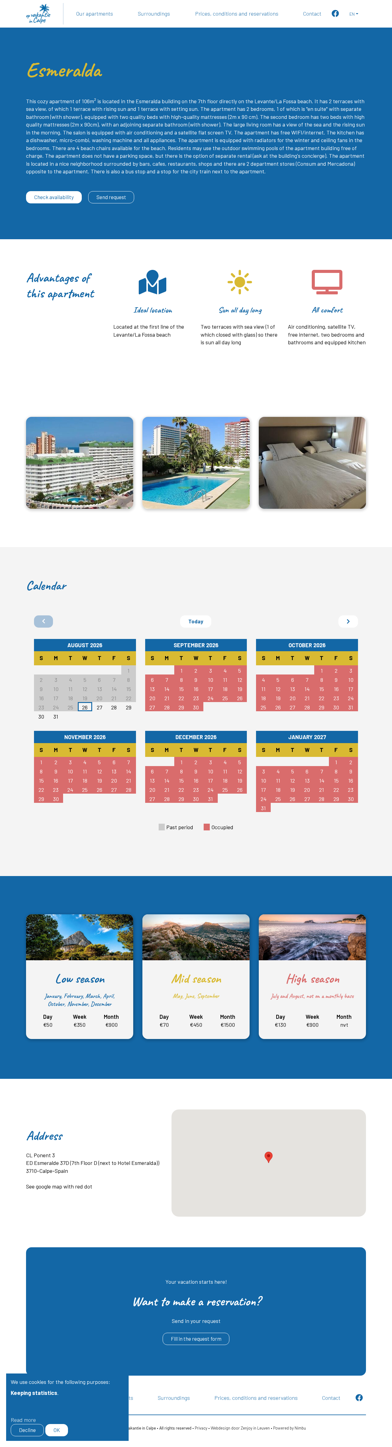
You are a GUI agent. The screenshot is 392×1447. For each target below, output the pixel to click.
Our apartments (94, 13)
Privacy (201, 1427)
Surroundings (154, 13)
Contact (312, 13)
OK (57, 1430)
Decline (27, 1430)
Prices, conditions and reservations (236, 13)
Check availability (54, 197)
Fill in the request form (196, 1339)
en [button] (352, 14)
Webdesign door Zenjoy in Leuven (240, 1427)
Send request (111, 197)
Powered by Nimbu (289, 1427)
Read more (23, 1419)
